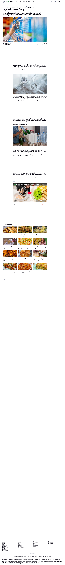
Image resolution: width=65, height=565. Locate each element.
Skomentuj (40, 43)
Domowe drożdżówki (35, 545)
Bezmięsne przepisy (4, 539)
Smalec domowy (4, 545)
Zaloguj (58, 1)
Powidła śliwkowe (20, 540)
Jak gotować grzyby (20, 542)
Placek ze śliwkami (35, 542)
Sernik (33, 539)
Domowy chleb (34, 546)
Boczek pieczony (4, 549)
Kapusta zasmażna (4, 546)
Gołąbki (3, 544)
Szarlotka (34, 543)
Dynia (18, 543)
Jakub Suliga (7, 43)
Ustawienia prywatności (46, 556)
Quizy (33, 1)
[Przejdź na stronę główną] (4, 2)
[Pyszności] (7, 1)
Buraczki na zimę (20, 545)
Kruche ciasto (34, 540)
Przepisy (12, 1)
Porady (20, 1)
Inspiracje (25, 1)
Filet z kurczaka (4, 542)
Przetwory (19, 539)
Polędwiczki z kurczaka (5, 547)
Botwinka (49, 540)
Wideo (29, 1)
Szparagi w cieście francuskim (52, 541)
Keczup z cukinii (4, 541)
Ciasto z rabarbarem (50, 542)
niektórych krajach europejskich (21, 150)
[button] (55, 1)
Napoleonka (34, 541)
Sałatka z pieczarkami (5, 550)
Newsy (16, 1)
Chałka (33, 544)
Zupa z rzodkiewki (50, 539)
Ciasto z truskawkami (50, 543)
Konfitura (19, 544)
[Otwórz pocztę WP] (52, 1)
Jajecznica (3, 543)
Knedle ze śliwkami (20, 546)
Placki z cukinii (19, 541)
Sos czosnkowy (4, 548)
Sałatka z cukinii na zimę (21, 547)
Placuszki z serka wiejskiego (6, 540)
